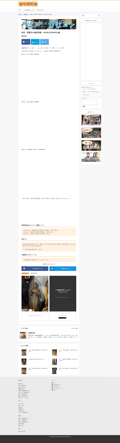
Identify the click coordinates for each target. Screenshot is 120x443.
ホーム (20, 10)
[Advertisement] (49, 212)
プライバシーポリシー (58, 388)
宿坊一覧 (20, 383)
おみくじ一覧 (21, 405)
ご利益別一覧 (21, 410)
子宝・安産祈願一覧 (22, 420)
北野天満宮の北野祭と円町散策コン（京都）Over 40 (41, 232)
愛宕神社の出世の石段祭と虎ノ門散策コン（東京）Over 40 (45, 230)
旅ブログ (55, 390)
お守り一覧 (20, 403)
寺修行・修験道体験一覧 (23, 390)
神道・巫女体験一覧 (22, 394)
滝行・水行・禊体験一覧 (23, 392)
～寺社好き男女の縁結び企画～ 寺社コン (33, 249)
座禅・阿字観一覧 (22, 385)
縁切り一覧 (20, 425)
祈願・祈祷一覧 (21, 431)
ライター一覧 (74, 328)
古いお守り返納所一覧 (23, 412)
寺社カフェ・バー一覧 (23, 397)
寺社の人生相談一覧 (22, 396)
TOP (21, 14)
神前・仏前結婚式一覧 (23, 421)
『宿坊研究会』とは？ (29, 10)
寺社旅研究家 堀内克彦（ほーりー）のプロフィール (36, 259)
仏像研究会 (25, 14)
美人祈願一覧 (21, 423)
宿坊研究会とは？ (57, 384)
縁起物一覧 (20, 409)
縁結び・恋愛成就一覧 (23, 418)
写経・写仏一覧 (21, 387)
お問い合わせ (40, 10)
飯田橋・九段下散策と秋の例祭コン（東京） (40, 233)
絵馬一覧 (20, 407)
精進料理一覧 (21, 389)
